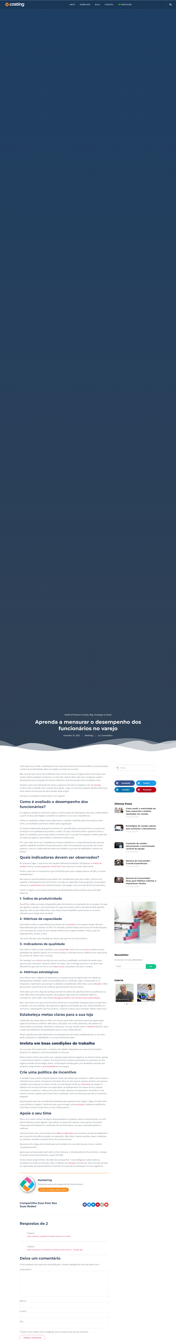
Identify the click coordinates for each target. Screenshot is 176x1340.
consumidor (63, 949)
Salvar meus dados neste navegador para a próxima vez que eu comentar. (55, 1332)
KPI (25, 904)
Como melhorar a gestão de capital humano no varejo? (49, 1236)
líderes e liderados (65, 1133)
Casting (97, 785)
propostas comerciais (50, 866)
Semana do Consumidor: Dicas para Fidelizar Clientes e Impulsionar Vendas (141, 881)
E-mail (23, 1311)
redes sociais (59, 966)
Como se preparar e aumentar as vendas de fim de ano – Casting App (55, 1250)
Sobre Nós (85, 4)
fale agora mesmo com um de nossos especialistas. (77, 997)
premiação (80, 1104)
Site (21, 1321)
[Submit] (151, 966)
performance (37, 885)
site (38, 960)
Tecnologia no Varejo (103, 714)
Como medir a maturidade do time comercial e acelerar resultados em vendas (141, 811)
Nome (23, 1301)
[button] (85, 1204)
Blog (97, 4)
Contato (109, 4)
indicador (97, 983)
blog (79, 1159)
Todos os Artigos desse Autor (53, 1190)
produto (72, 924)
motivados (85, 1084)
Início (72, 4)
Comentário (26, 1269)
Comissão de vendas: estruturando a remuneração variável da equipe (140, 846)
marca (87, 949)
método (90, 1026)
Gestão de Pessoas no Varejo (76, 714)
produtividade (49, 1066)
